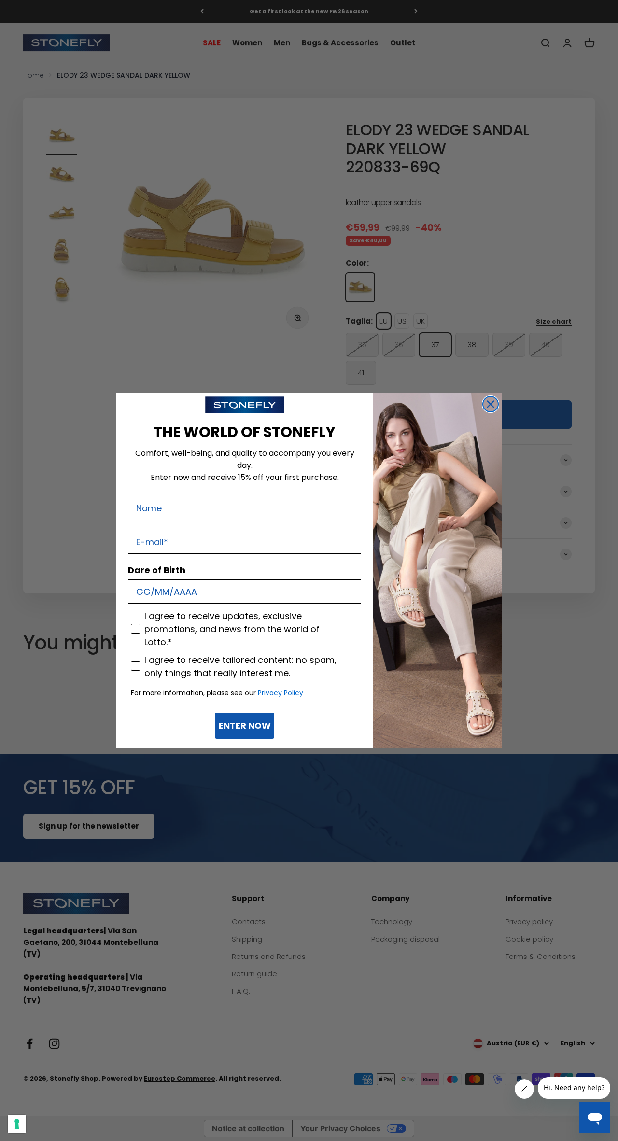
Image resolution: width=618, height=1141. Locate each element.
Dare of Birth (156, 570)
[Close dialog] (490, 404)
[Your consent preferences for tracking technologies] (17, 1124)
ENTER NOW (245, 725)
